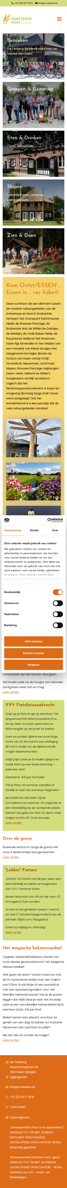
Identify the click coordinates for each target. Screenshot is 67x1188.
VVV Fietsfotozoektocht (30, 705)
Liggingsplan (18, 1077)
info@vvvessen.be (47, 3)
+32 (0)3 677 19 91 (23, 3)
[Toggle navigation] (59, 18)
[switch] (58, 603)
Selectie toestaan (33, 653)
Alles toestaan (33, 641)
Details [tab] (34, 530)
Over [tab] (55, 530)
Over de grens (17, 839)
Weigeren (33, 664)
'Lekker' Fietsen (21, 870)
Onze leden (18, 1107)
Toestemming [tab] (12, 530)
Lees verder (11, 692)
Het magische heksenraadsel (32, 948)
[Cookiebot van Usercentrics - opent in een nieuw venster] (48, 520)
